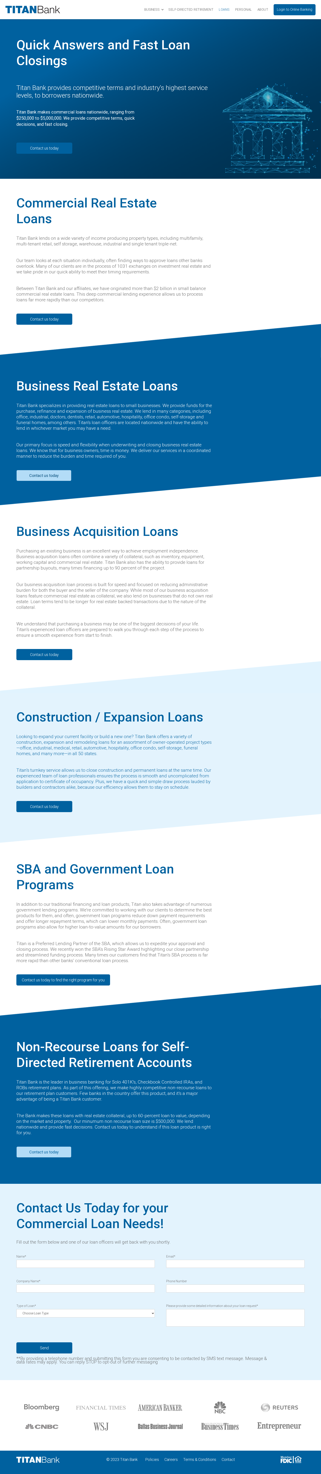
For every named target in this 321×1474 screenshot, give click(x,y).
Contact (228, 1459)
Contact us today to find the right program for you (63, 980)
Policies (152, 1459)
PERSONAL (243, 10)
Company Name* (28, 1281)
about (262, 10)
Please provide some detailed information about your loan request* (212, 1306)
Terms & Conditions (199, 1459)
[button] (154, 9)
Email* (170, 1256)
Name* (21, 1256)
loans (224, 10)
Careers (171, 1459)
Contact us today (44, 148)
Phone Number (176, 1281)
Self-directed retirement (190, 10)
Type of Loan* (26, 1306)
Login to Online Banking (294, 9)
